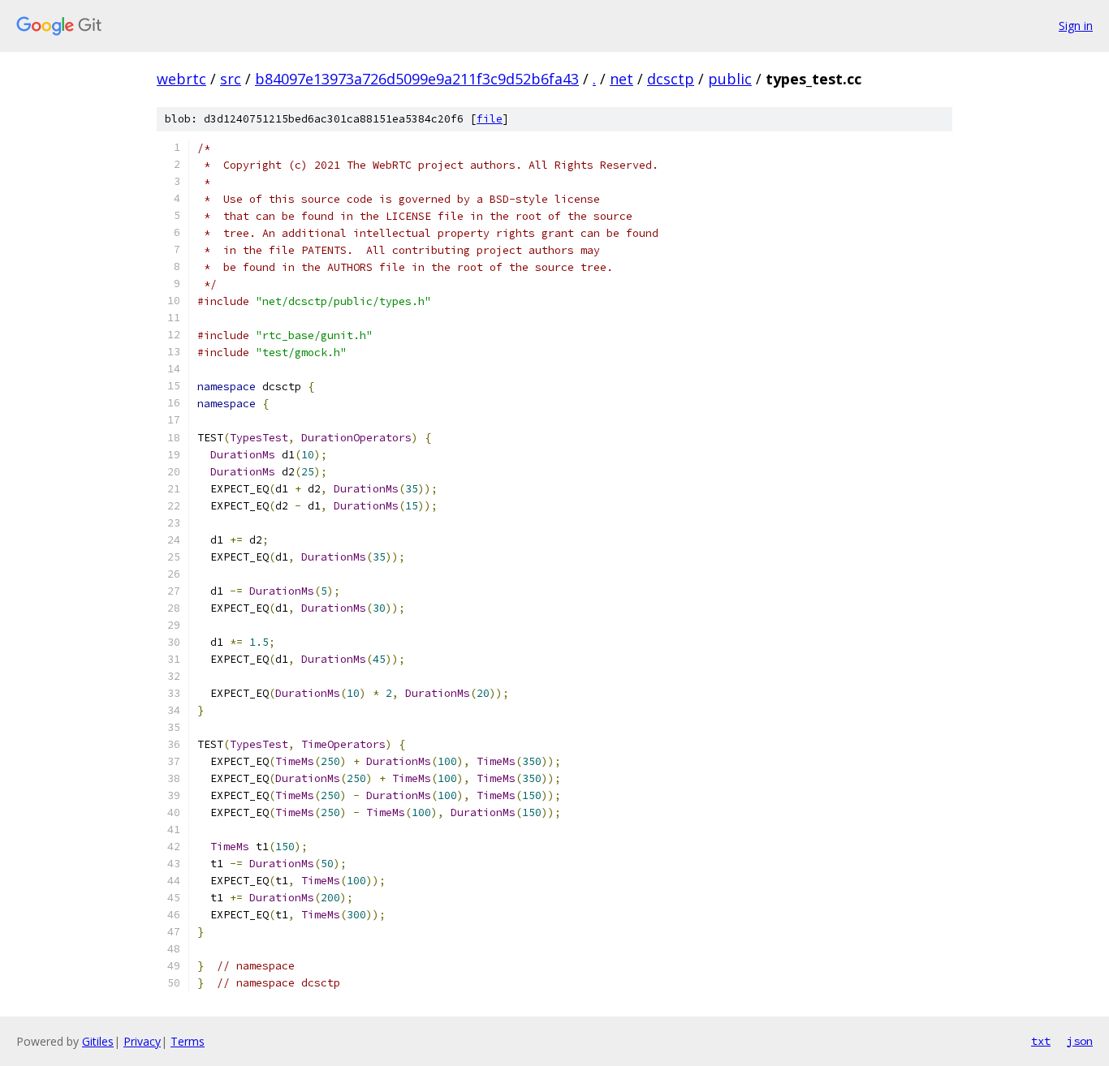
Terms (187, 1041)
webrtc (181, 78)
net (621, 78)
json (1080, 1041)
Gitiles (98, 1041)
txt (1041, 1041)
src (230, 78)
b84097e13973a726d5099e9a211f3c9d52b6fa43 (417, 78)
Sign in (1076, 25)
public (730, 78)
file (490, 119)
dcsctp (670, 78)
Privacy (142, 1041)
